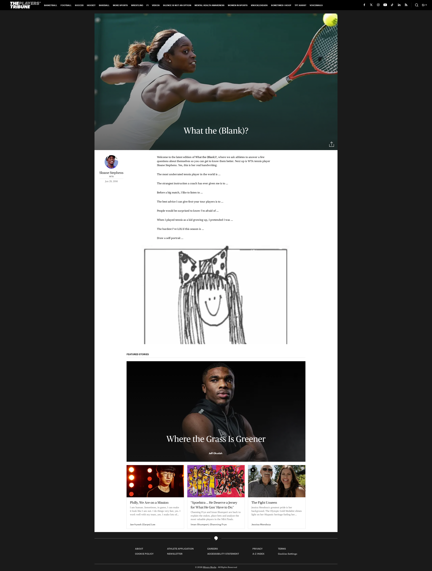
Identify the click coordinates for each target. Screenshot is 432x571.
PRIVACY (257, 548)
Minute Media (209, 567)
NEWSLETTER (174, 553)
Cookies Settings (287, 553)
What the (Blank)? (206, 157)
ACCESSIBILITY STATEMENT (223, 553)
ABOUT (139, 548)
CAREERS (212, 548)
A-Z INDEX (258, 553)
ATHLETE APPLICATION (180, 548)
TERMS (282, 548)
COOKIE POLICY (144, 553)
